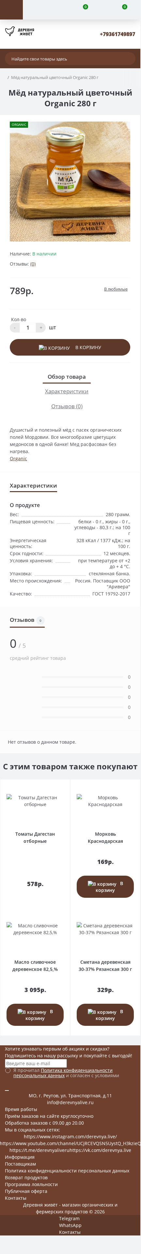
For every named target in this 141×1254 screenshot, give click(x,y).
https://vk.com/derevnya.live (100, 1150)
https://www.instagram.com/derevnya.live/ (70, 1136)
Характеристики (66, 391)
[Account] (42, 10)
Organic (18, 458)
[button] (117, 34)
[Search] (128, 58)
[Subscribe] (7, 1090)
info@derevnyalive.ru (70, 1102)
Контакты (15, 1198)
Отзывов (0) (67, 406)
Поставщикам (20, 1164)
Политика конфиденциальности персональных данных (63, 1072)
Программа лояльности (31, 1184)
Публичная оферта (26, 1191)
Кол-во (18, 319)
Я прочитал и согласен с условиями (66, 1073)
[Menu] (11, 10)
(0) (33, 264)
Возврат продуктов (26, 1177)
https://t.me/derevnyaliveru (39, 1150)
